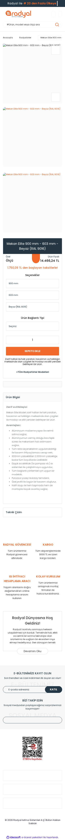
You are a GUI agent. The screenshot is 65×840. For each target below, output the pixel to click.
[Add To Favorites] (55, 50)
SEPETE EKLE (32, 351)
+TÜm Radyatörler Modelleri (32, 372)
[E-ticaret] (32, 837)
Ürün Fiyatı (53, 256)
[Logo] (18, 14)
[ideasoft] (13, 837)
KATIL (53, 689)
